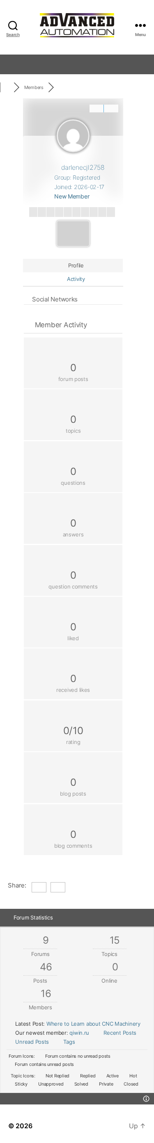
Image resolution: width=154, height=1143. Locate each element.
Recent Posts (119, 1032)
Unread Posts (32, 1041)
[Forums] (7, 87)
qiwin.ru (79, 1032)
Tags (69, 1041)
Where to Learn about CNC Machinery (93, 1023)
